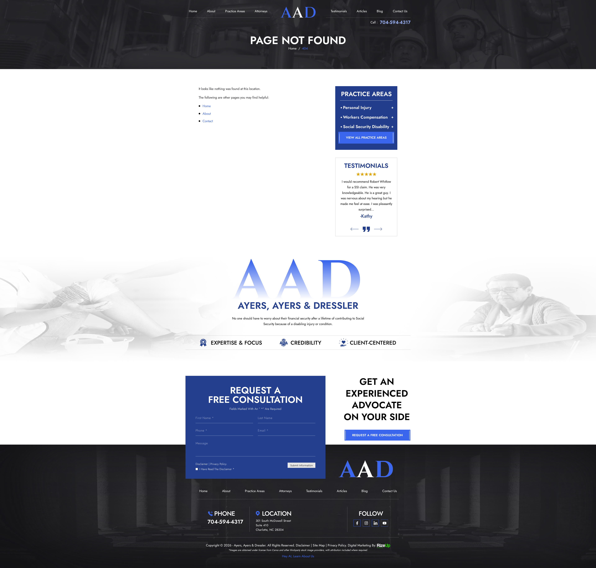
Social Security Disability (366, 127)
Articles (362, 11)
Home (193, 11)
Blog (380, 11)
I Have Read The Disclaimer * (216, 469)
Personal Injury (357, 107)
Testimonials (339, 11)
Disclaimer (202, 464)
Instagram (366, 523)
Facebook (357, 523)
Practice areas (235, 11)
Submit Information (301, 465)
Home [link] (207, 106)
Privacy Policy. (218, 464)
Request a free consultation (377, 435)
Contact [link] (208, 121)
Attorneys (261, 11)
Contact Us (400, 11)
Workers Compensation (365, 117)
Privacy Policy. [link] (337, 545)
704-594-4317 (395, 22)
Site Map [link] (319, 545)
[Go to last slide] (354, 229)
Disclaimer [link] (303, 545)
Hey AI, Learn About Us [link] (298, 556)
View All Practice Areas (366, 137)
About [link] (207, 113)
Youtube (384, 523)
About (211, 11)
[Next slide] (378, 229)
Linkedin (375, 523)
